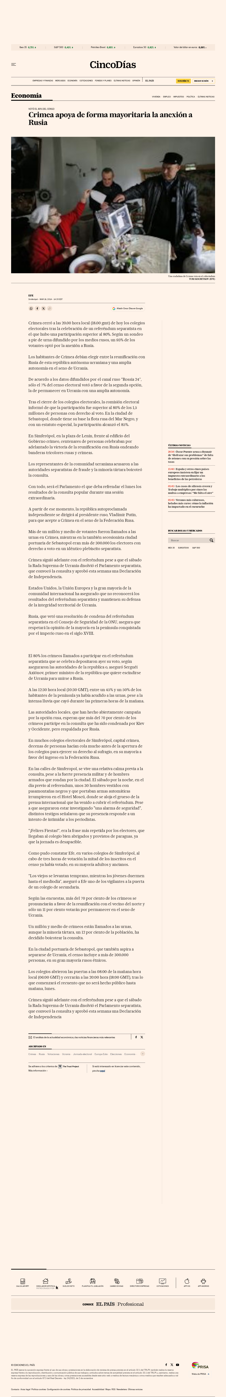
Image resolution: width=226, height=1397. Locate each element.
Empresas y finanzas (43, 81)
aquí (102, 1070)
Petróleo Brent (98, 47)
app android (203, 1286)
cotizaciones (163, 1286)
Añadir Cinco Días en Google (130, 308)
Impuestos (178, 97)
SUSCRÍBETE (183, 81)
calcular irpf (22, 1286)
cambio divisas (116, 1286)
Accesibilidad (98, 1389)
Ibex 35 (23, 47)
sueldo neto (69, 1286)
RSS (113, 1389)
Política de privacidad (81, 1389)
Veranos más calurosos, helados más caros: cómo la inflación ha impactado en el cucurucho (190, 503)
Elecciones (116, 1054)
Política (191, 97)
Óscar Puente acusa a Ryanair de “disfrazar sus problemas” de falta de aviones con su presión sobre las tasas (190, 456)
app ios (187, 1286)
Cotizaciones (86, 81)
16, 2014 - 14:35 (51, 299)
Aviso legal (25, 1389)
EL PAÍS (148, 79)
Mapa (108, 1389)
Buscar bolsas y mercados (185, 530)
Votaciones (53, 1054)
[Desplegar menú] (13, 64)
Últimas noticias (122, 81)
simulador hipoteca (45, 1286)
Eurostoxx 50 (139, 47)
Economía (72, 81)
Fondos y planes (103, 81)
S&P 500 (58, 47)
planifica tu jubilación (92, 1286)
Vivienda (156, 97)
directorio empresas (139, 1286)
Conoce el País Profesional (113, 1304)
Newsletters (122, 1389)
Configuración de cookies (58, 1389)
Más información (37, 1070)
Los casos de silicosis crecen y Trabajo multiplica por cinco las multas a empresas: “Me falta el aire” (190, 490)
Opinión (136, 81)
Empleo (167, 97)
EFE (31, 295)
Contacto (15, 1389)
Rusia (42, 1054)
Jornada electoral (82, 1054)
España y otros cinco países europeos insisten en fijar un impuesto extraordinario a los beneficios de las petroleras (188, 474)
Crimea (32, 1054)
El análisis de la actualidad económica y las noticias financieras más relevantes (74, 1037)
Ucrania (66, 1054)
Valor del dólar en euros (185, 47)
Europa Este (101, 1054)
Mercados (60, 81)
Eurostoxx (183, 548)
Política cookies (38, 1389)
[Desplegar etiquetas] (142, 1053)
